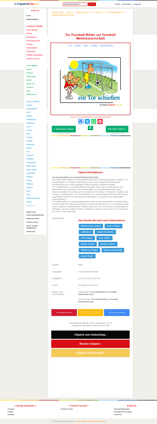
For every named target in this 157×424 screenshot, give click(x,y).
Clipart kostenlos (105, 232)
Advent (29, 105)
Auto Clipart (87, 238)
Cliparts (28, 4)
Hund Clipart (87, 256)
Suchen (92, 4)
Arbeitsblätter (31, 109)
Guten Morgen (32, 30)
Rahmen (29, 73)
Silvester (29, 184)
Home (28, 15)
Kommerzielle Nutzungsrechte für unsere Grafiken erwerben (90, 312)
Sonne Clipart (113, 226)
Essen (28, 126)
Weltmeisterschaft (107, 45)
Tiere (28, 91)
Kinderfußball (31, 48)
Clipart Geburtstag (113, 250)
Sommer (29, 44)
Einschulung (31, 37)
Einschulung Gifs (33, 41)
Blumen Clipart (108, 244)
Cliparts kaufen (32, 222)
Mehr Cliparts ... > (31, 205)
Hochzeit (29, 87)
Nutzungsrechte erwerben (123, 412)
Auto (28, 112)
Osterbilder (30, 173)
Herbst (29, 148)
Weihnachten (31, 94)
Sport (28, 191)
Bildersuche (31, 212)
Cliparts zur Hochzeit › (90, 352)
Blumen (29, 116)
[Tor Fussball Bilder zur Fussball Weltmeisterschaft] (90, 81)
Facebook (11, 409)
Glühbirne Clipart (89, 250)
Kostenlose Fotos (67, 409)
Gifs (28, 152)
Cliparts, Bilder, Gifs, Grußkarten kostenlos (91, 421)
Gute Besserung (32, 59)
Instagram (11, 414)
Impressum (30, 231)
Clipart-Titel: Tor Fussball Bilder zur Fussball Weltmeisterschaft (90, 117)
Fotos (28, 134)
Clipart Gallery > (32, 19)
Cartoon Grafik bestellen (117, 312)
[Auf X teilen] (87, 121)
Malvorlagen (126, 4)
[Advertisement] (90, 26)
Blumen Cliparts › (90, 343)
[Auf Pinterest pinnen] (100, 121)
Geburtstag (30, 51)
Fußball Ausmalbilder (34, 55)
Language (137, 4)
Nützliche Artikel (32, 218)
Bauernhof (30, 84)
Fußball (29, 141)
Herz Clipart (104, 238)
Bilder (86, 45)
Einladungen (31, 119)
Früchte (29, 137)
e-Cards (29, 130)
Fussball (77, 45)
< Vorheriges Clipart (64, 129)
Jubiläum (30, 159)
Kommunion (31, 162)
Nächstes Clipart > (117, 129)
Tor (70, 45)
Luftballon (86, 232)
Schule (29, 33)
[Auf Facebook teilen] (80, 121)
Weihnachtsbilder (33, 198)
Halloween (30, 144)
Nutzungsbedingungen (64, 312)
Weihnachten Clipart (91, 226)
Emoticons (30, 123)
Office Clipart (31, 170)
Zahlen (29, 202)
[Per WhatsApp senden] (93, 121)
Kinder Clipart (88, 244)
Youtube (10, 412)
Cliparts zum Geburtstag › (90, 334)
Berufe (29, 80)
